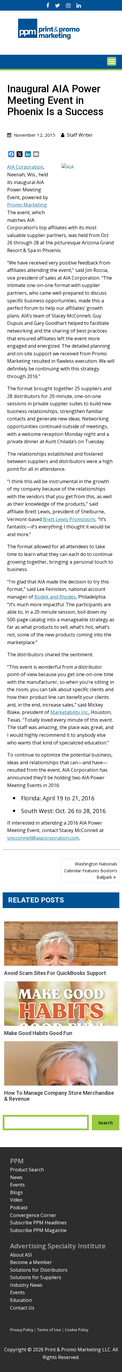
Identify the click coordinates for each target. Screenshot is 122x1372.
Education (21, 1300)
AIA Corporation (25, 167)
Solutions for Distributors (39, 1270)
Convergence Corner (33, 1215)
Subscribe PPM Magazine (38, 1230)
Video (16, 1200)
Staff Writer (80, 135)
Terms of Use (49, 1329)
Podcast (19, 1207)
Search (105, 1123)
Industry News (26, 1285)
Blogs (16, 1192)
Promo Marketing (27, 204)
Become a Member (31, 1262)
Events (17, 1184)
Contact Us (22, 1308)
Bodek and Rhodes (55, 597)
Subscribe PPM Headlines (38, 1222)
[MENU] (111, 61)
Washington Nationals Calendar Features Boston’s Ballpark (90, 870)
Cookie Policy (76, 1329)
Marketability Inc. (69, 712)
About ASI (21, 1255)
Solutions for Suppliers (35, 1277)
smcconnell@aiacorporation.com (43, 838)
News (16, 1177)
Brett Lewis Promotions (69, 519)
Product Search (27, 1169)
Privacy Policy (21, 1329)
